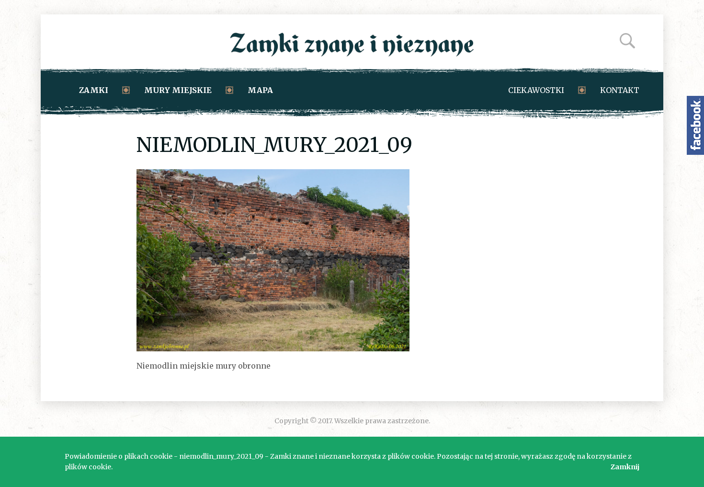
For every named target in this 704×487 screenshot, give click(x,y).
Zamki (93, 90)
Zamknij (625, 467)
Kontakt (619, 90)
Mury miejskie (178, 90)
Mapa (260, 90)
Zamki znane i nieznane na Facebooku (695, 125)
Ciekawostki (536, 90)
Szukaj (627, 41)
